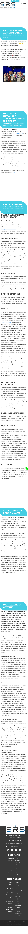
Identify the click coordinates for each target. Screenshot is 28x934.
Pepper (18, 885)
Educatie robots (10, 866)
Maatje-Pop (20, 133)
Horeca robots (10, 858)
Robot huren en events (10, 870)
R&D (18, 858)
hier (14, 172)
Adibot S (10, 911)
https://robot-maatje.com (8, 229)
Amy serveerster (18, 904)
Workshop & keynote (18, 862)
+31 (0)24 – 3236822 (15, 840)
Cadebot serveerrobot (9, 886)
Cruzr (18, 901)
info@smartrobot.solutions (15, 843)
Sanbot (10, 903)
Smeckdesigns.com (18, 924)
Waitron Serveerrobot (18, 890)
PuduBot (18, 907)
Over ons (18, 865)
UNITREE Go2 (10, 901)
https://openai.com (6, 322)
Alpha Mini (10, 889)
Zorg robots (10, 860)
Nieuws (18, 869)
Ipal (18, 893)
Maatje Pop (18, 883)
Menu (24, 3)
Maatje (10, 883)
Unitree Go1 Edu (18, 898)
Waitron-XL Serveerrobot (9, 894)
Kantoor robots (18, 874)
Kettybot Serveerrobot (9, 908)
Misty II (10, 897)
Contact (10, 873)
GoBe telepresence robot (18, 913)
